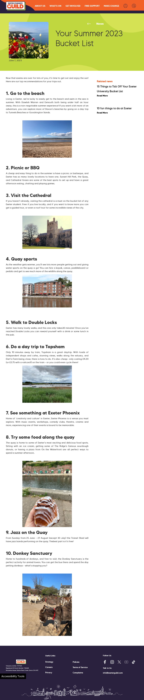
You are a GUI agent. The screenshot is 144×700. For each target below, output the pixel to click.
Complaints (78, 672)
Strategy (49, 662)
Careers (48, 667)
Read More (102, 95)
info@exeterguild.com (113, 673)
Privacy (48, 672)
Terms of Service (80, 667)
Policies (76, 662)
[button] (40, 5)
